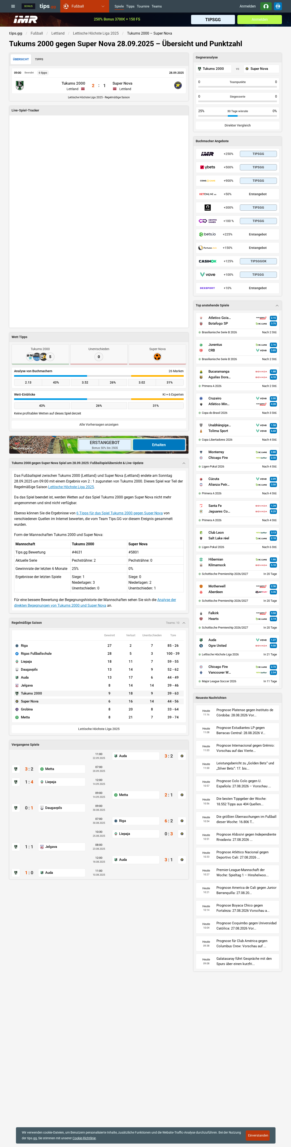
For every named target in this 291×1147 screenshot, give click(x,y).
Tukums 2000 (73, 83)
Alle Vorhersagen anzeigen (98, 425)
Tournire (143, 6)
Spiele (119, 6)
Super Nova (122, 83)
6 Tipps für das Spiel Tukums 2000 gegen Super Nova (119, 513)
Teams (157, 6)
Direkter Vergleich (238, 125)
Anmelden (248, 6)
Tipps (130, 6)
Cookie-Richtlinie (84, 1138)
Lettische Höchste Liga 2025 (71, 487)
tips (48, 6)
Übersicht (21, 59)
